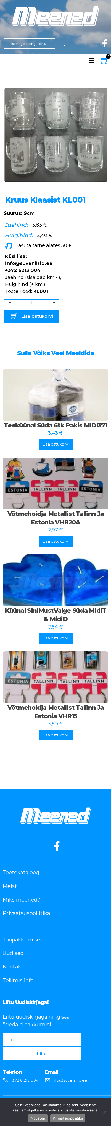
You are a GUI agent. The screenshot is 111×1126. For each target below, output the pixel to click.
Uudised (13, 953)
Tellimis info (18, 980)
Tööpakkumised (23, 940)
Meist (10, 886)
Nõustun (38, 1118)
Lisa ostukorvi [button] (56, 444)
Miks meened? (21, 900)
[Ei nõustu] (104, 1112)
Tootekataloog (21, 872)
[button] (100, 90)
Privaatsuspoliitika (26, 913)
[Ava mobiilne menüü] (91, 60)
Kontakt (13, 967)
